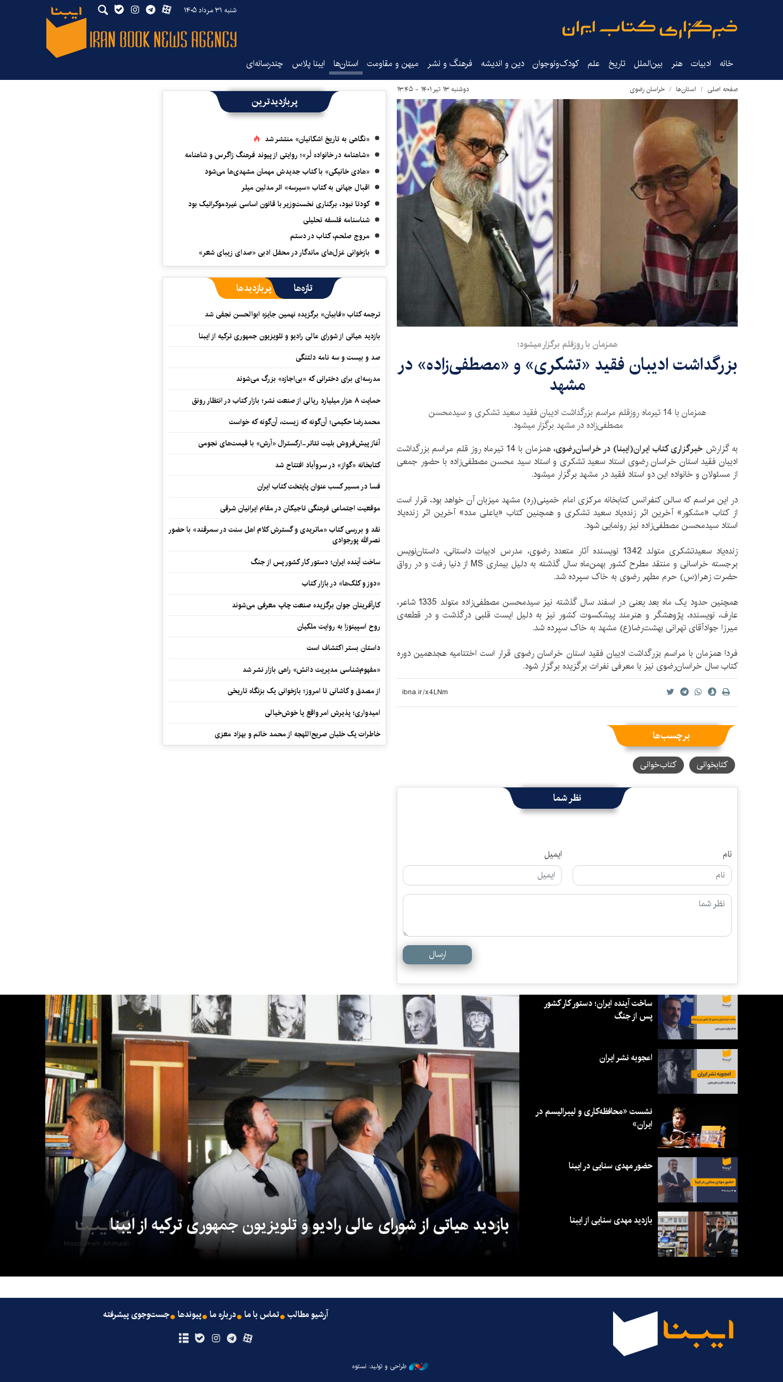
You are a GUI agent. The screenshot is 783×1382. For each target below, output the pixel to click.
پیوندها (189, 1314)
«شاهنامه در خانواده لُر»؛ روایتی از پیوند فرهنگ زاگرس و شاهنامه (277, 155)
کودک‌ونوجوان (556, 63)
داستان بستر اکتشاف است (343, 648)
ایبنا (650, 30)
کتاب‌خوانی (658, 765)
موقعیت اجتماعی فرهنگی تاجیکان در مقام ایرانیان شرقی (300, 508)
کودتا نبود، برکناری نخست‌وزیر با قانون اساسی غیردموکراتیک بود (279, 204)
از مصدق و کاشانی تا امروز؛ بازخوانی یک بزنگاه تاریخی (303, 691)
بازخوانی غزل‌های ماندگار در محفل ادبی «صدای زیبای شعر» (284, 252)
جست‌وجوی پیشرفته (136, 1314)
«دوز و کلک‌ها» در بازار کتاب (341, 583)
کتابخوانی (712, 765)
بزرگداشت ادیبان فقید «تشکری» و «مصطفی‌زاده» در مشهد (567, 375)
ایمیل (553, 854)
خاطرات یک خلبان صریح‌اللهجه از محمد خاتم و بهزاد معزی (297, 734)
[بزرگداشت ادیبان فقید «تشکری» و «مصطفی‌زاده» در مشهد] (567, 213)
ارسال (437, 954)
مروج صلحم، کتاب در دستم (330, 236)
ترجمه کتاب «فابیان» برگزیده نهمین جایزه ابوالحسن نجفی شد (292, 314)
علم (594, 63)
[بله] (199, 1339)
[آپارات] (248, 1339)
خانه (726, 63)
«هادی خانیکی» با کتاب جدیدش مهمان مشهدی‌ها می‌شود (287, 171)
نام (727, 854)
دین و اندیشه (502, 63)
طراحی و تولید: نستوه (379, 1366)
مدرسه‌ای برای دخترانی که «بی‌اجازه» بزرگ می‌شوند (308, 379)
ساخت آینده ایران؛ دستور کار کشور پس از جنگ (315, 562)
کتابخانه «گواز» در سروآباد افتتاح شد (327, 465)
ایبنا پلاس (308, 63)
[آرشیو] (183, 1339)
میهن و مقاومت (393, 63)
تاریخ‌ (616, 63)
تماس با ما (261, 1314)
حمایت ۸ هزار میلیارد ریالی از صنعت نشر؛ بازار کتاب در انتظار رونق (286, 401)
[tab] (303, 288)
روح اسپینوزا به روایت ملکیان (338, 626)
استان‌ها (345, 63)
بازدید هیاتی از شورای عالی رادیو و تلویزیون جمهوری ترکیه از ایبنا (289, 336)
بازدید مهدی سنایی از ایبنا (611, 1220)
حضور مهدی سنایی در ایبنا (610, 1166)
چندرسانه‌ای (264, 63)
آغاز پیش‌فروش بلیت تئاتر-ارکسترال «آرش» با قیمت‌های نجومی (289, 443)
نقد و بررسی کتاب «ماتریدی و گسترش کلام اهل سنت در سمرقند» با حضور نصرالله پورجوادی (274, 535)
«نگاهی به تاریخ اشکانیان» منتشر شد (317, 139)
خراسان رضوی (647, 89)
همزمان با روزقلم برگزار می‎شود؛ (567, 344)
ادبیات (701, 63)
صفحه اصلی (722, 89)
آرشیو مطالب (308, 1314)
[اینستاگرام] (215, 1339)
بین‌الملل (648, 63)
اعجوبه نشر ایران (625, 1058)
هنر (676, 63)
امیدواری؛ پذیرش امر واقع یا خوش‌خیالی (322, 713)
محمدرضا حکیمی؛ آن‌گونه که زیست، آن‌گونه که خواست (304, 422)
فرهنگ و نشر (449, 63)
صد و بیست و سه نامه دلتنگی (338, 357)
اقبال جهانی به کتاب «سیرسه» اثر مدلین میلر (305, 187)
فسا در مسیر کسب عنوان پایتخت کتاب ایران (318, 486)
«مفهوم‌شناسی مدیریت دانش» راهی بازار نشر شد (311, 670)
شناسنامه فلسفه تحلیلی (336, 220)
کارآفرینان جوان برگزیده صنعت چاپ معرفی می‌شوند (306, 605)
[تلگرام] (232, 1339)
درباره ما (223, 1314)
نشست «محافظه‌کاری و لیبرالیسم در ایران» (594, 1118)
